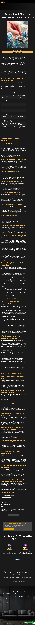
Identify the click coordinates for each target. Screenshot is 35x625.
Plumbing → (4, 500)
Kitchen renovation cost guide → (8, 131)
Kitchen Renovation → (6, 497)
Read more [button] (6, 554)
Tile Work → (4, 502)
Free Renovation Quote (17, 52)
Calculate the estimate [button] (9, 528)
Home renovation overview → (8, 134)
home (20, 57)
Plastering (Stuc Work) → (7, 504)
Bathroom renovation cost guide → (9, 133)
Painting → (4, 506)
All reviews (17, 559)
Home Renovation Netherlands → (8, 495)
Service (5, 5)
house (4, 103)
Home (3, 5)
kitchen (16, 173)
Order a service (14, 515)
